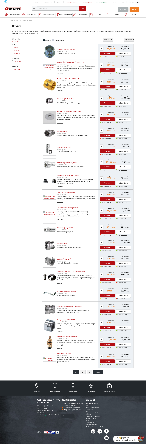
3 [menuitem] (89, 372)
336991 (62, 81)
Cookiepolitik (90, 423)
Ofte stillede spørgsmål (93, 412)
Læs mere (60, 73)
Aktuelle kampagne (86, 2)
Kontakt (122, 2)
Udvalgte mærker (91, 418)
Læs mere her (67, 416)
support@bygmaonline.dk (45, 410)
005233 (62, 51)
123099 (61, 261)
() (16, 47)
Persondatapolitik (91, 425)
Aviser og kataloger (71, 2)
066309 (62, 165)
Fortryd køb (89, 410)
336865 (61, 64)
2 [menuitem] (82, 372)
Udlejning (88, 414)
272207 (61, 245)
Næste (98, 372)
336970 (62, 177)
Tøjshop (59, 2)
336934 (61, 194)
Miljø (87, 420)
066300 (62, 308)
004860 (62, 273)
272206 (61, 101)
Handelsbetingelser (92, 403)
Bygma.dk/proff (48, 2)
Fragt (87, 405)
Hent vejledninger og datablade (95, 427)
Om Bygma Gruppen (134, 2)
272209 (61, 133)
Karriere (113, 2)
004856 (62, 293)
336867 (62, 113)
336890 (62, 355)
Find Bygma (36, 2)
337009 (62, 339)
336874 (61, 210)
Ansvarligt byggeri (101, 2)
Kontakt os (40, 412)
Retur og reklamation (92, 408)
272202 (61, 230)
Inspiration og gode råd (93, 416)
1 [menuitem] (75, 372)
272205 (61, 149)
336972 (62, 322)
